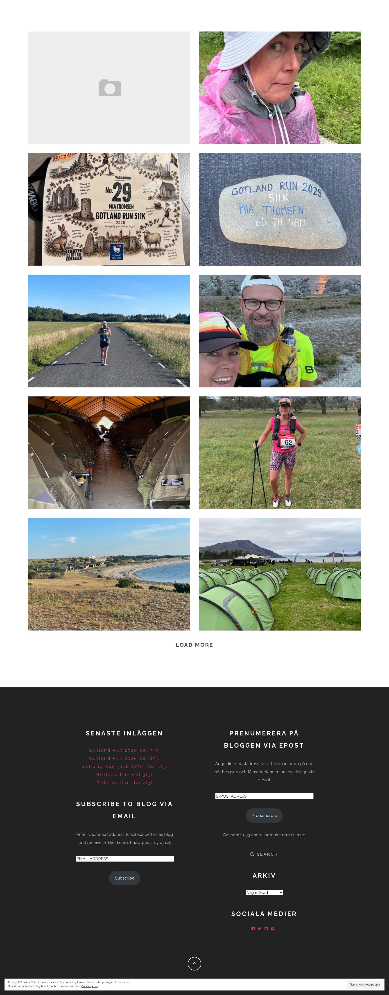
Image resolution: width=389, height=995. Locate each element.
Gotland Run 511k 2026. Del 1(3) (124, 766)
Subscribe (124, 878)
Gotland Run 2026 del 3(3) (109, 86)
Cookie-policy (89, 986)
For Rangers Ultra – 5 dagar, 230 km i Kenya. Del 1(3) (280, 451)
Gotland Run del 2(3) (109, 329)
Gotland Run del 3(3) (280, 208)
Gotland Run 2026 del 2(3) (280, 86)
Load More (194, 645)
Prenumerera (264, 815)
